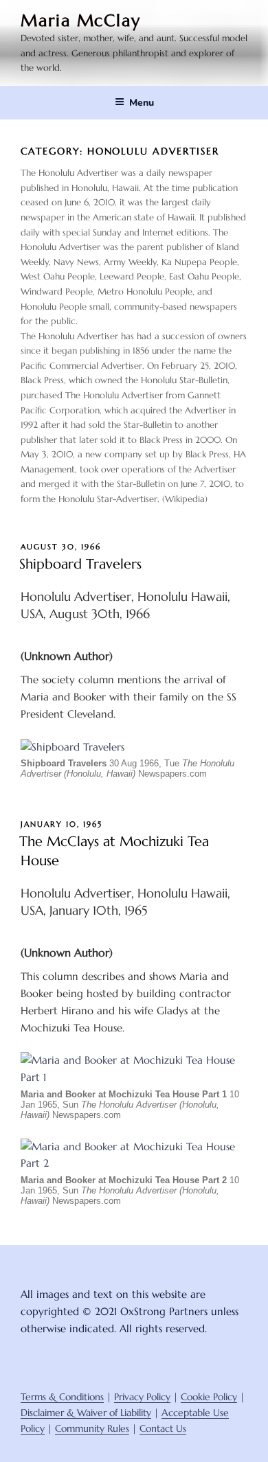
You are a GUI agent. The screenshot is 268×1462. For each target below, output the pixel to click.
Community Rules (92, 1428)
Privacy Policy (142, 1397)
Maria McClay (81, 20)
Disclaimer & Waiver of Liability (86, 1412)
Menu (141, 102)
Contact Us (162, 1428)
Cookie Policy (209, 1397)
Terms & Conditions (62, 1397)
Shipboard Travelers (80, 564)
